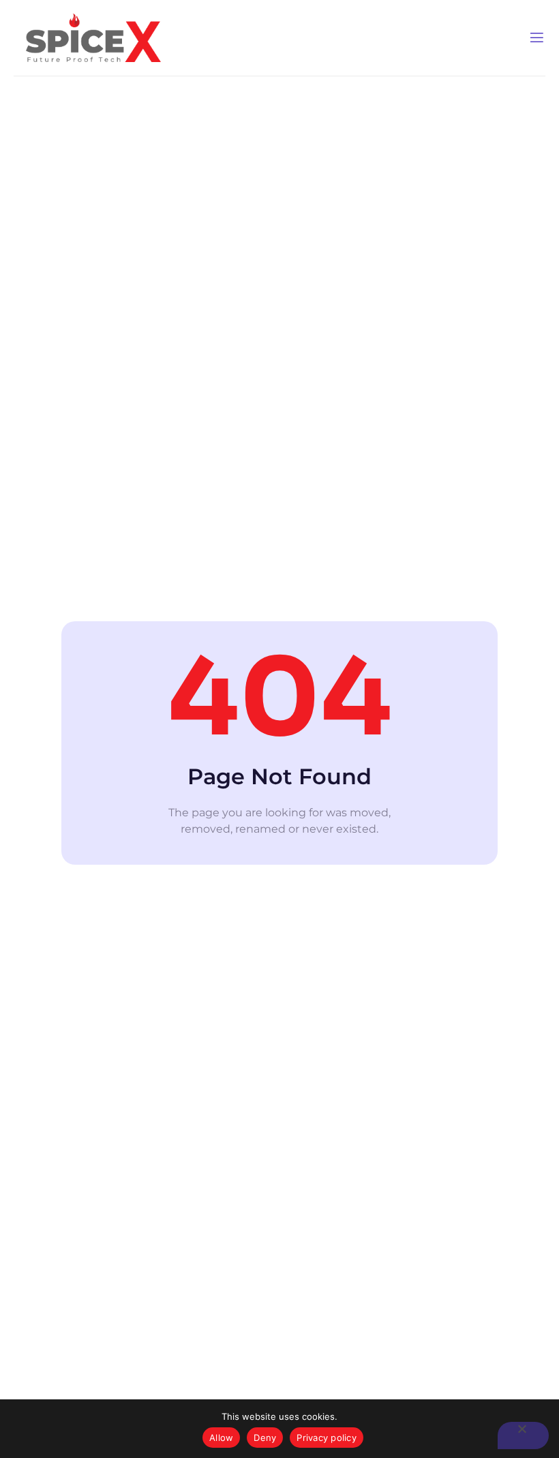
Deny (265, 1437)
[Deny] (523, 1435)
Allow (221, 1437)
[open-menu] (536, 37)
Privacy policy (327, 1437)
